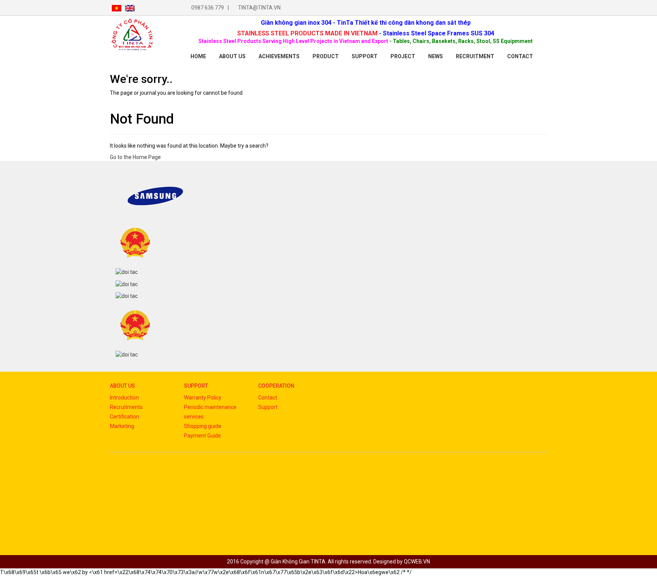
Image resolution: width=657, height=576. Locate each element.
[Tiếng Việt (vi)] (116, 8)
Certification (124, 417)
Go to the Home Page (135, 157)
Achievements (279, 56)
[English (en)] (130, 8)
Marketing (122, 426)
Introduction (124, 398)
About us (232, 56)
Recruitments (126, 407)
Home (198, 56)
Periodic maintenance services (210, 412)
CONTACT (520, 56)
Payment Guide (202, 436)
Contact (267, 398)
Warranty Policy (202, 398)
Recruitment (475, 56)
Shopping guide (202, 426)
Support (365, 56)
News (435, 56)
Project (402, 56)
